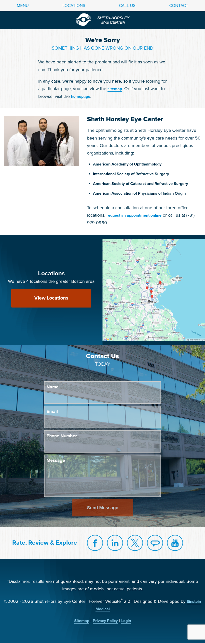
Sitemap (81, 620)
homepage (80, 96)
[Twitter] (135, 543)
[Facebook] (95, 543)
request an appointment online (134, 215)
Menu (23, 5)
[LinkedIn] (115, 543)
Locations (73, 5)
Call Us (127, 5)
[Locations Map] (153, 289)
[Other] (155, 543)
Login (126, 620)
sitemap (115, 88)
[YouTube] (175, 543)
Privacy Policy (105, 620)
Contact (178, 5)
